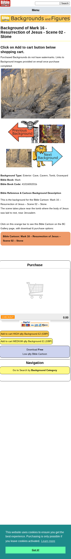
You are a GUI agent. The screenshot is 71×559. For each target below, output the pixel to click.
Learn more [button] (48, 541)
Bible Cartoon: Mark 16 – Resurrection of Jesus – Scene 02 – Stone (32, 238)
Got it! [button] (35, 550)
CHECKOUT (8, 317)
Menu (35, 10)
